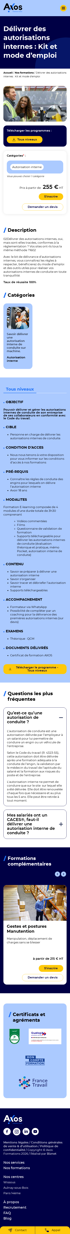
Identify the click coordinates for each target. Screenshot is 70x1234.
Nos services (13, 1162)
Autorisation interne (27, 167)
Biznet (51, 1153)
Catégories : (16, 155)
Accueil (8, 73)
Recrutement (14, 1207)
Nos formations (24, 73)
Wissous (9, 1182)
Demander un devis (43, 206)
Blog (7, 1218)
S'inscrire (51, 196)
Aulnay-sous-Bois (15, 1187)
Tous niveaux (20, 389)
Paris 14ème (12, 1193)
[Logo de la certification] (14, 1036)
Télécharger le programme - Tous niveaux (37, 669)
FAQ (7, 1213)
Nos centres (13, 1177)
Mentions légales (16, 1142)
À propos (11, 1202)
